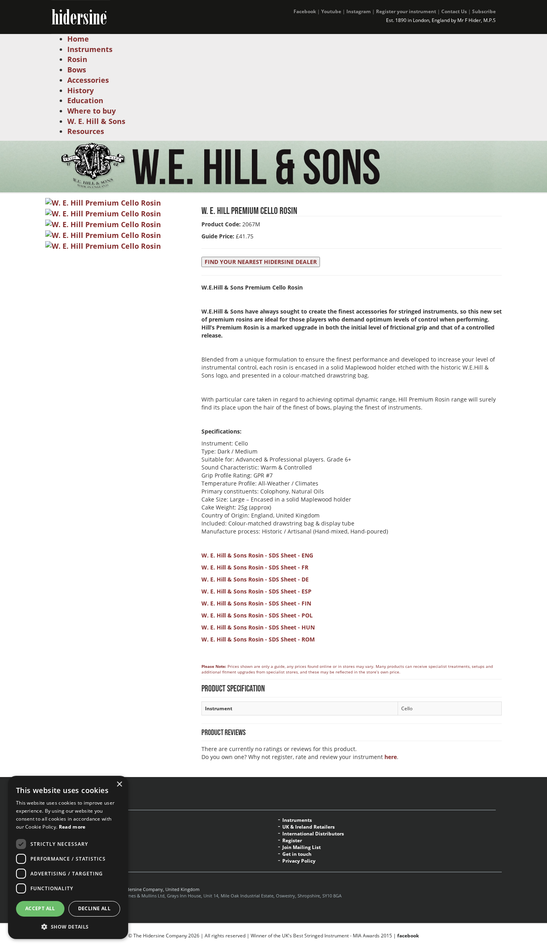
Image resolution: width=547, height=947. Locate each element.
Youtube (331, 11)
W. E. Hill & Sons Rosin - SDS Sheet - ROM (258, 639)
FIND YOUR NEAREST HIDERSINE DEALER (261, 262)
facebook (408, 935)
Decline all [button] (94, 908)
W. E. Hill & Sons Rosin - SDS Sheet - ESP (256, 591)
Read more (72, 826)
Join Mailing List (301, 847)
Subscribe (484, 11)
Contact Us (454, 11)
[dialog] (68, 857)
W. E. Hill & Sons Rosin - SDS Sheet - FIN (256, 603)
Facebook (305, 11)
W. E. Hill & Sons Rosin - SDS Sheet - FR (254, 567)
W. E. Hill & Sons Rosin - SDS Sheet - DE (255, 579)
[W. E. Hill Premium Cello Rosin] (103, 202)
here (390, 757)
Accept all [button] (40, 908)
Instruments (297, 820)
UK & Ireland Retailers (308, 827)
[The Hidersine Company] (80, 16)
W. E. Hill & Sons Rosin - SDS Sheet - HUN (258, 627)
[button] (68, 926)
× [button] (119, 784)
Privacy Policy (299, 861)
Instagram (358, 11)
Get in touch (297, 854)
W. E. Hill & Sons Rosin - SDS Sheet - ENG (257, 555)
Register (292, 840)
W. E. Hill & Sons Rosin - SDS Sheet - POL (257, 615)
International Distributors (313, 834)
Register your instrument (406, 11)
